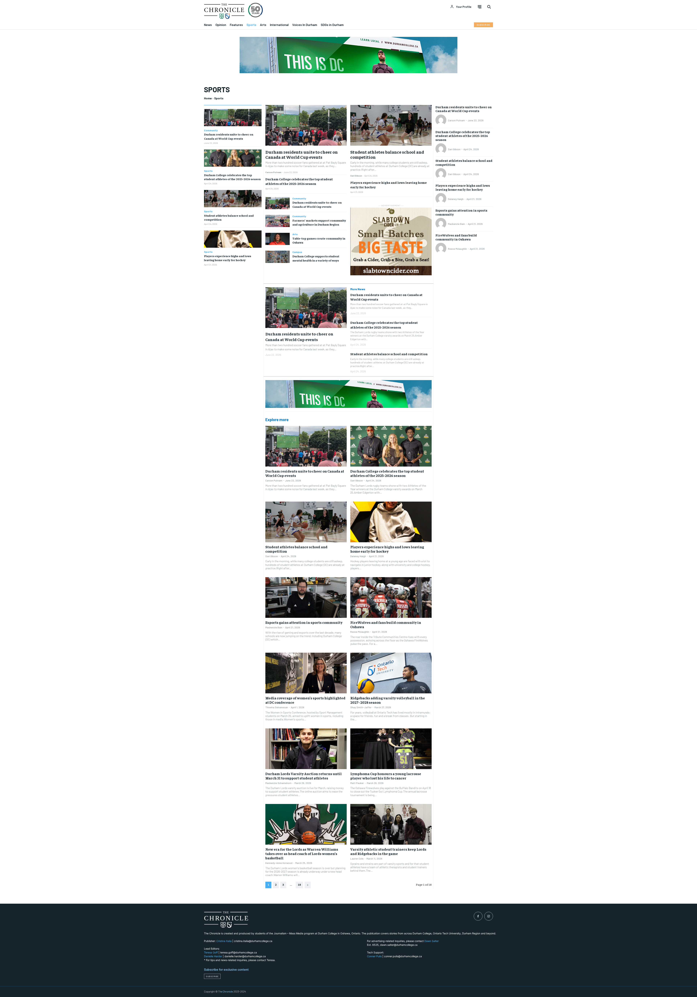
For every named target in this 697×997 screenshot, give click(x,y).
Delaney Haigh (358, 556)
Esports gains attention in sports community (304, 622)
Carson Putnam (273, 172)
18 (299, 884)
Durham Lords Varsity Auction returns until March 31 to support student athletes (303, 775)
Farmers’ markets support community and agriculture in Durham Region (319, 222)
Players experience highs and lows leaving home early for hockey (387, 548)
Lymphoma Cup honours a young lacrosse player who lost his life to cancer (385, 775)
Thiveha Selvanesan (276, 707)
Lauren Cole (357, 858)
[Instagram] (488, 916)
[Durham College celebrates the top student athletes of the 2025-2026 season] (233, 158)
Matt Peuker (357, 783)
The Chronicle (225, 991)
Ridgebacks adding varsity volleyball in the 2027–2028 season (387, 700)
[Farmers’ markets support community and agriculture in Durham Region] (277, 221)
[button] (489, 7)
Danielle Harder (213, 956)
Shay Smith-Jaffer (361, 707)
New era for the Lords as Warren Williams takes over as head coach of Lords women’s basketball (301, 853)
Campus (297, 252)
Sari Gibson (356, 175)
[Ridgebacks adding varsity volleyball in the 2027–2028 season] (391, 673)
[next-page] (308, 885)
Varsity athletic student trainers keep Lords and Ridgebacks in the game (388, 851)
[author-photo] (441, 120)
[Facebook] (478, 916)
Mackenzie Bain (273, 627)
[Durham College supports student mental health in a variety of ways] (277, 257)
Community (211, 130)
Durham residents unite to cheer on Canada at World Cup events (301, 154)
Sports (208, 170)
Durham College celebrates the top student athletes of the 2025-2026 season (387, 473)
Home (208, 98)
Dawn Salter (431, 941)
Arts (295, 234)
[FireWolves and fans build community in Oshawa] (391, 597)
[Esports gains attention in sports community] (306, 597)
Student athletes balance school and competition (387, 154)
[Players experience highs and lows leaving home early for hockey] (233, 239)
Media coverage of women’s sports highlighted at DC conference (305, 700)
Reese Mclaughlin (359, 631)
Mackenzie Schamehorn (278, 783)
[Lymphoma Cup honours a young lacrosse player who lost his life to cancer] (391, 748)
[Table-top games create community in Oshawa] (277, 239)
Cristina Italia (224, 941)
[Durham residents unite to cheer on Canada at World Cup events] (233, 117)
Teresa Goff (211, 952)
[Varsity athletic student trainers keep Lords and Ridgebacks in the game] (391, 824)
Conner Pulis (374, 956)
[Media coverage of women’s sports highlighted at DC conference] (306, 673)
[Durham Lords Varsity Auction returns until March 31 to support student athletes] (306, 748)
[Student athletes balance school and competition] (233, 198)
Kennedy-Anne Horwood (278, 862)
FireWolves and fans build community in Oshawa (385, 624)
